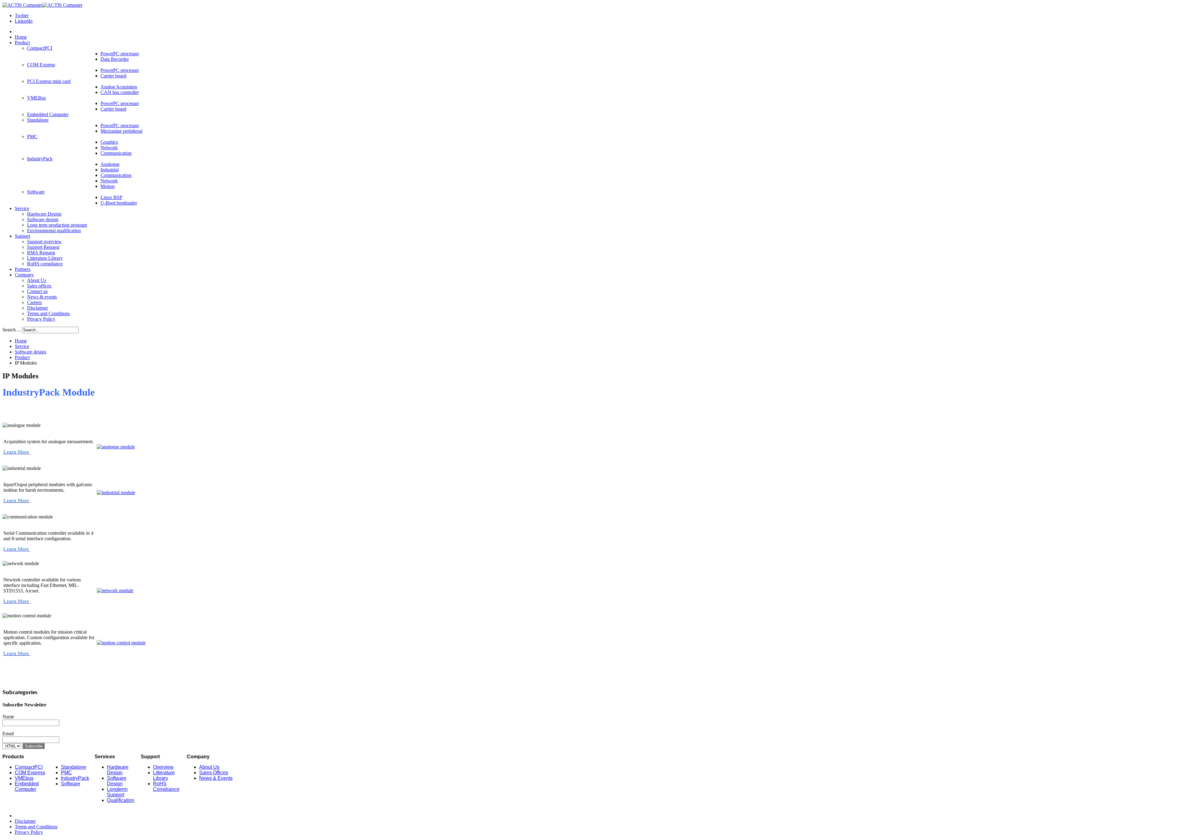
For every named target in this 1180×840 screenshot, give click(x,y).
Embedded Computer (27, 786)
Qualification (120, 800)
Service (22, 346)
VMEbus (24, 778)
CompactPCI (29, 767)
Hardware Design (117, 769)
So (64, 783)
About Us (209, 767)
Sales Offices (213, 772)
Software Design (116, 781)
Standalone (73, 767)
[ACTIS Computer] (42, 5)
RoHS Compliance (166, 786)
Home (21, 340)
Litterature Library (164, 775)
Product (22, 357)
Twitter (22, 15)
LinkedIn (24, 21)
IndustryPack (75, 778)
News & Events (216, 778)
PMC (66, 772)
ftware (73, 783)
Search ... (11, 329)
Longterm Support (117, 792)
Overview (163, 767)
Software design (30, 351)
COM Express (30, 772)
